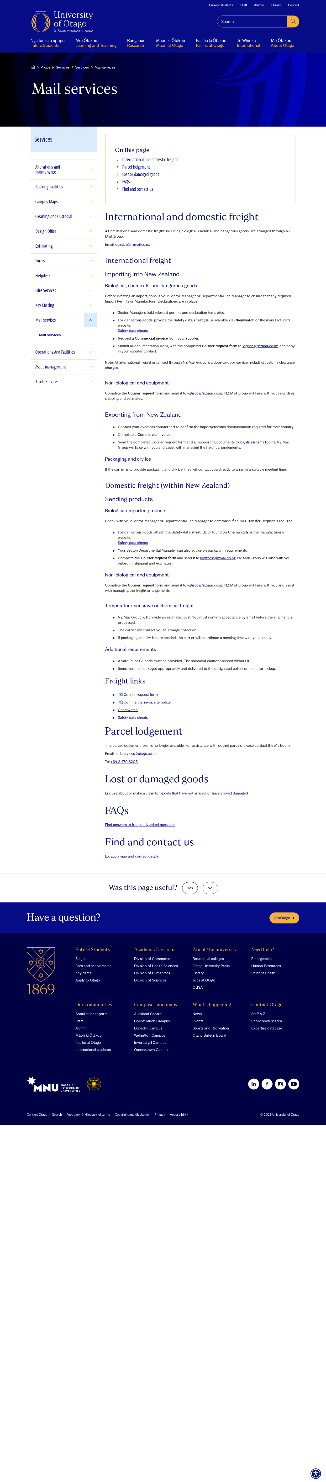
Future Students (92, 949)
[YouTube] (293, 1083)
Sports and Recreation (211, 1028)
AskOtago (282, 918)
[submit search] (293, 21)
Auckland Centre (147, 1014)
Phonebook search (266, 1021)
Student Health (263, 973)
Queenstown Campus (151, 1049)
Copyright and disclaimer (132, 1114)
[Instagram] (280, 1083)
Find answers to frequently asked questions (140, 824)
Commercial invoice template (147, 702)
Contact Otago (267, 1005)
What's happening (212, 1005)
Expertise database (266, 1028)
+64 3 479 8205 (124, 761)
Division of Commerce (152, 958)
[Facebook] (267, 1083)
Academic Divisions (154, 949)
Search (57, 1114)
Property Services (55, 67)
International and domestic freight (150, 159)
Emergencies (261, 958)
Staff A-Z (258, 1014)
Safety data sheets (133, 330)
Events (198, 1021)
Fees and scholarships (93, 966)
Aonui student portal (91, 1014)
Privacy (160, 1114)
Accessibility (179, 1114)
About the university (215, 949)
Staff (243, 5)
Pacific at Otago (88, 1042)
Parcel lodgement (136, 167)
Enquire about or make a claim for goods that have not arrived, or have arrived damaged (176, 793)
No (210, 888)
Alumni (259, 5)
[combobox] (252, 21)
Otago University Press (211, 966)
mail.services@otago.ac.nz (135, 753)
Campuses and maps (155, 1005)
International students (93, 1049)
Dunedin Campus (148, 1028)
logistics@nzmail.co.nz (132, 244)
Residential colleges (208, 958)
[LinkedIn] (253, 1083)
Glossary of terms (97, 1114)
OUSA (198, 987)
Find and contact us (137, 189)
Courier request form (141, 694)
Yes (190, 888)
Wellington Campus (149, 1035)
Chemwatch (128, 710)
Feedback (73, 1114)
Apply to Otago (87, 980)
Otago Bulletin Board (209, 1035)
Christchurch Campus (152, 1021)
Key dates (83, 973)
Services (82, 67)
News (197, 1014)
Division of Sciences (150, 980)
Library (276, 5)
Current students (221, 5)
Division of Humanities (152, 973)
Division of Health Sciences (156, 966)
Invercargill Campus (150, 1042)
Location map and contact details (132, 856)
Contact (293, 5)
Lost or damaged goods (140, 174)
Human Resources (266, 966)
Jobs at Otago (204, 980)
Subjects (82, 958)
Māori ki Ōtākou (88, 1035)
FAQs (126, 181)
